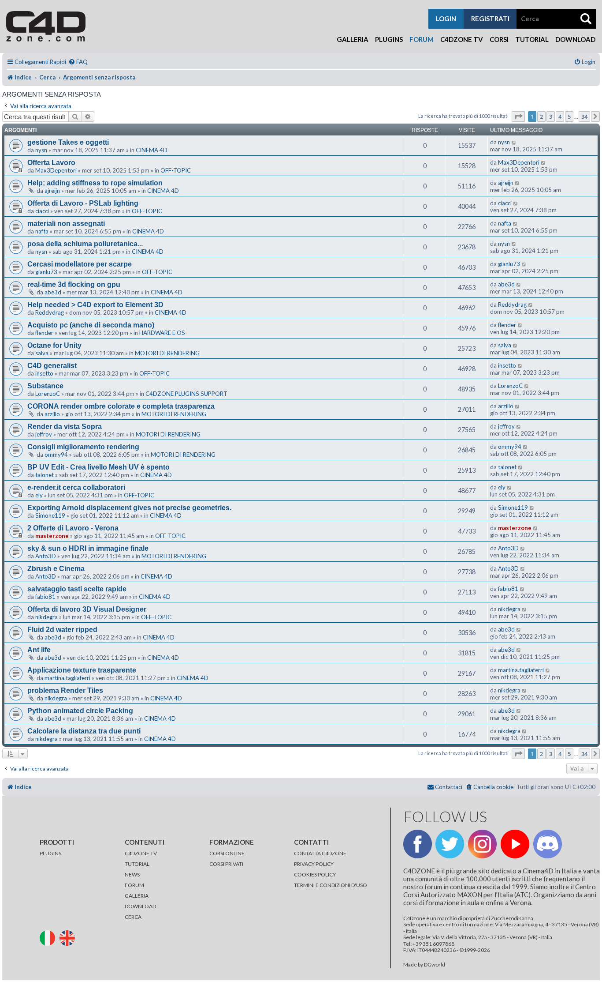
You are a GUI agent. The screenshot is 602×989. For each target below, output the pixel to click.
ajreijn (52, 190)
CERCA (133, 917)
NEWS (132, 874)
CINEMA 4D (151, 150)
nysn (41, 150)
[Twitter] (449, 844)
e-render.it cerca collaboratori (76, 487)
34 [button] (584, 116)
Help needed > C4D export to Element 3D (95, 304)
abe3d (53, 292)
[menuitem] (78, 62)
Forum (421, 39)
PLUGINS (50, 853)
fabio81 (45, 596)
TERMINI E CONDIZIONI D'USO (330, 885)
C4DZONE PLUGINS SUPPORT (186, 393)
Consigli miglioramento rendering (83, 447)
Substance (45, 386)
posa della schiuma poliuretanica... (85, 244)
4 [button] (559, 116)
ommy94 (56, 454)
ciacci (42, 210)
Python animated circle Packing (80, 710)
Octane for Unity (54, 345)
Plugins (389, 39)
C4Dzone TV (461, 39)
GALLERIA (137, 895)
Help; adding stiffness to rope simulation (95, 183)
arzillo (52, 413)
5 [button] (569, 116)
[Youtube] (515, 844)
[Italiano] (49, 937)
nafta (41, 231)
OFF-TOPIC (175, 170)
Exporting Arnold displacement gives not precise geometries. (129, 507)
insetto (44, 373)
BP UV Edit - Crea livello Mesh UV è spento (98, 467)
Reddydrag (49, 312)
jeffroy (43, 434)
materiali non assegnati (66, 223)
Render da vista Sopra (64, 426)
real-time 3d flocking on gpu (73, 284)
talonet (44, 474)
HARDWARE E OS (162, 332)
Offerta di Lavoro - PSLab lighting (82, 203)
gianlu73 (46, 271)
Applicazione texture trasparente (81, 670)
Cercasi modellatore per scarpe (79, 264)
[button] (518, 116)
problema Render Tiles (65, 690)
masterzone (52, 535)
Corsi (499, 39)
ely (39, 495)
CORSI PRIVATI (226, 864)
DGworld (434, 965)
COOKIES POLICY (315, 874)
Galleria (352, 39)
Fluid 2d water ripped (62, 629)
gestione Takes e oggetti (68, 142)
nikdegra (46, 616)
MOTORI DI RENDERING (167, 353)
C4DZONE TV (141, 853)
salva (41, 353)
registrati (490, 19)
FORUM (134, 885)
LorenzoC (47, 393)
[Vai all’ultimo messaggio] (514, 142)
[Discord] (547, 844)
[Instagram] (482, 844)
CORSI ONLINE (227, 853)
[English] (68, 937)
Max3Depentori (56, 170)
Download (575, 39)
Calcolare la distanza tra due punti (84, 731)
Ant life (39, 650)
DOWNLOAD (140, 906)
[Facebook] (417, 844)
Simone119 (50, 515)
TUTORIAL (137, 864)
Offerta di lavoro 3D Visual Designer (86, 609)
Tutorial (532, 39)
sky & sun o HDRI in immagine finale (88, 548)
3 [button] (550, 116)
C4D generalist (52, 365)
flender (44, 332)
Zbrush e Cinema (56, 568)
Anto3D (45, 556)
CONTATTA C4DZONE (320, 853)
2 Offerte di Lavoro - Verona (73, 528)
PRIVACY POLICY (314, 864)
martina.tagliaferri (67, 677)
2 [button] (541, 116)
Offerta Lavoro (51, 162)
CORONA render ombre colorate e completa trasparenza (121, 406)
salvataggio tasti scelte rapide (76, 589)
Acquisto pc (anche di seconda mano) (90, 325)
